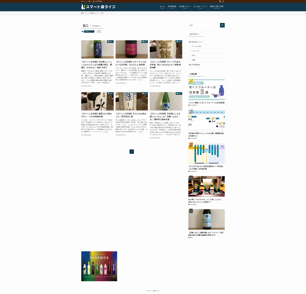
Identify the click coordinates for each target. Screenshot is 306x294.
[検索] (223, 1)
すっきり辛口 (197, 46)
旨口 (193, 55)
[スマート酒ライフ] (98, 7)
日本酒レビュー (89, 31)
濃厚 (193, 60)
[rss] (220, 1)
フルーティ (196, 51)
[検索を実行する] (222, 25)
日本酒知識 (195, 65)
